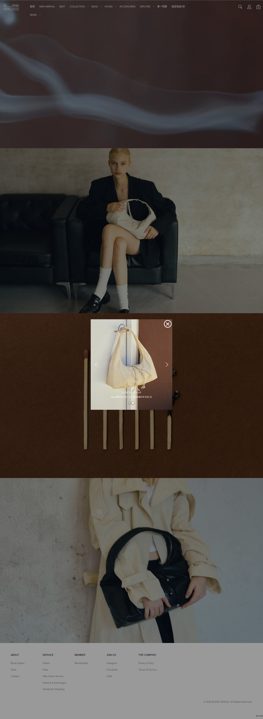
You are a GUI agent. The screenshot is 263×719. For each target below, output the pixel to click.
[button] (97, 364)
